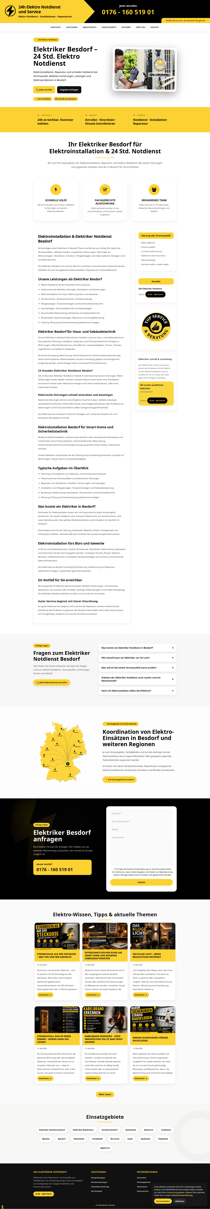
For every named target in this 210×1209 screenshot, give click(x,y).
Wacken (46, 1138)
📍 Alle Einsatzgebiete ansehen (119, 779)
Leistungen (71, 27)
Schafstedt (97, 1138)
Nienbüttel (79, 1138)
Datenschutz (143, 1191)
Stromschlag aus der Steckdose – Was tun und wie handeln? (56, 955)
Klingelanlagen (98, 1177)
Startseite (141, 1177)
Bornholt (115, 1138)
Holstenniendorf (110, 1130)
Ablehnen (179, 1201)
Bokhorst (148, 1130)
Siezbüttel (163, 1138)
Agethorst (105, 1148)
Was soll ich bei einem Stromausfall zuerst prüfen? (129, 667)
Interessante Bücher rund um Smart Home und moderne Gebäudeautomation (103, 955)
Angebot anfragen (69, 89)
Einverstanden (163, 1201)
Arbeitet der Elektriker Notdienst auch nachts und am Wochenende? (131, 679)
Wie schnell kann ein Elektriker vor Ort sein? (125, 657)
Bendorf (62, 1138)
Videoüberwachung (100, 1186)
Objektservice (89, 27)
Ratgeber (126, 27)
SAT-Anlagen (96, 1191)
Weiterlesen (44, 995)
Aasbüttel (145, 1138)
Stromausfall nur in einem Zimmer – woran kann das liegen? (54, 1039)
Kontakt (154, 27)
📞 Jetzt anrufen (44, 89)
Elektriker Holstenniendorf (52, 1130)
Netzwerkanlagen (99, 1182)
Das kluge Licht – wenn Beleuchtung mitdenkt (147, 955)
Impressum (142, 1186)
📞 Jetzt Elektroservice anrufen (51, 682)
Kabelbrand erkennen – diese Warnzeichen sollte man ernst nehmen (104, 1039)
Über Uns (140, 27)
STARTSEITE (56, 27)
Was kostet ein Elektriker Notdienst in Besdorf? (127, 647)
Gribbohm (166, 1130)
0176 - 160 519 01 (128, 12)
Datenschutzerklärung (182, 1195)
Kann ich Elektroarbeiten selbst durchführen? (126, 690)
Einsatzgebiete (109, 27)
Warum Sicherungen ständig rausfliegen (150, 1039)
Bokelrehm (131, 1130)
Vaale (130, 1138)
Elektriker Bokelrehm (83, 1130)
